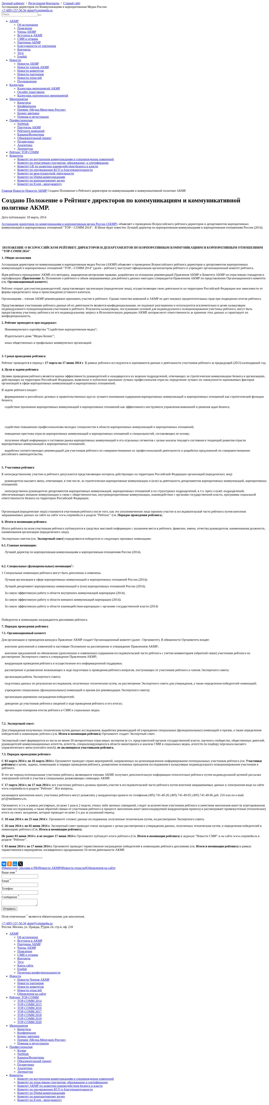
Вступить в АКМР (29, 35)
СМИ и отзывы (27, 39)
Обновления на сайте (31, 993)
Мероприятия (18, 99)
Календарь (16, 85)
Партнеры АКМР (29, 42)
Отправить (9, 908)
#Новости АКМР (48, 868)
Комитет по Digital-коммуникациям (41, 177)
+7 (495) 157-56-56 (14, 10)
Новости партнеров (30, 74)
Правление (24, 28)
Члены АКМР (26, 31)
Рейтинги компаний (31, 131)
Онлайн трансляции (31, 92)
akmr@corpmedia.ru (40, 10)
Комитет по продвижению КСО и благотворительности (55, 170)
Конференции (26, 106)
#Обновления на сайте (100, 868)
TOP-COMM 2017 (29, 1011)
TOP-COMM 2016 (29, 1008)
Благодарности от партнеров (36, 46)
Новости (15, 60)
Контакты (52, 3)
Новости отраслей (29, 77)
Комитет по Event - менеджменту (39, 184)
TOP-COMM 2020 (29, 1022)
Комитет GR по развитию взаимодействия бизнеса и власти (57, 166)
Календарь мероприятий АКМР (38, 88)
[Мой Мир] (15, 863)
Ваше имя (9, 872)
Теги (20, 53)
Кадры (21, 1050)
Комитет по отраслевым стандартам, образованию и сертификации (62, 1082)
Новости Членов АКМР (33, 979)
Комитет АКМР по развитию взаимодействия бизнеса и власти (60, 1085)
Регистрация (36, 3)
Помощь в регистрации (33, 116)
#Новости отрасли (72, 868)
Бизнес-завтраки (28, 113)
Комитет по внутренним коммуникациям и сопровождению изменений (65, 159)
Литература (25, 148)
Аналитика (24, 145)
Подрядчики (25, 141)
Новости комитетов (30, 70)
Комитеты (16, 155)
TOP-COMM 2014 (29, 1001)
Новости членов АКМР (33, 67)
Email (6, 881)
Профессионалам (20, 120)
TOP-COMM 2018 (29, 1015)
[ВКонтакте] (4, 863)
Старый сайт (71, 3)
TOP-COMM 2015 (29, 1004)
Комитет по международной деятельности (45, 173)
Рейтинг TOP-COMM (24, 152)
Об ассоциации (27, 24)
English (22, 56)
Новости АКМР (28, 63)
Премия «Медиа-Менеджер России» (41, 109)
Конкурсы (24, 102)
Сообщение (10, 897)
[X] (20, 863)
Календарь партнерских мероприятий (42, 95)
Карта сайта (25, 965)
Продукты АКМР (29, 127)
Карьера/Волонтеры (30, 134)
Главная (7, 190)
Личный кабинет (13, 3)
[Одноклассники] (9, 863)
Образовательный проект (34, 138)
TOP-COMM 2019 (29, 1018)
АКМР (14, 21)
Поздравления (26, 81)
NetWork (23, 123)
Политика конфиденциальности (38, 972)
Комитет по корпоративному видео (41, 180)
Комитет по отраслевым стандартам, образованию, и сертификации (63, 162)
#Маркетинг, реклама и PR (19, 868)
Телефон (7, 888)
